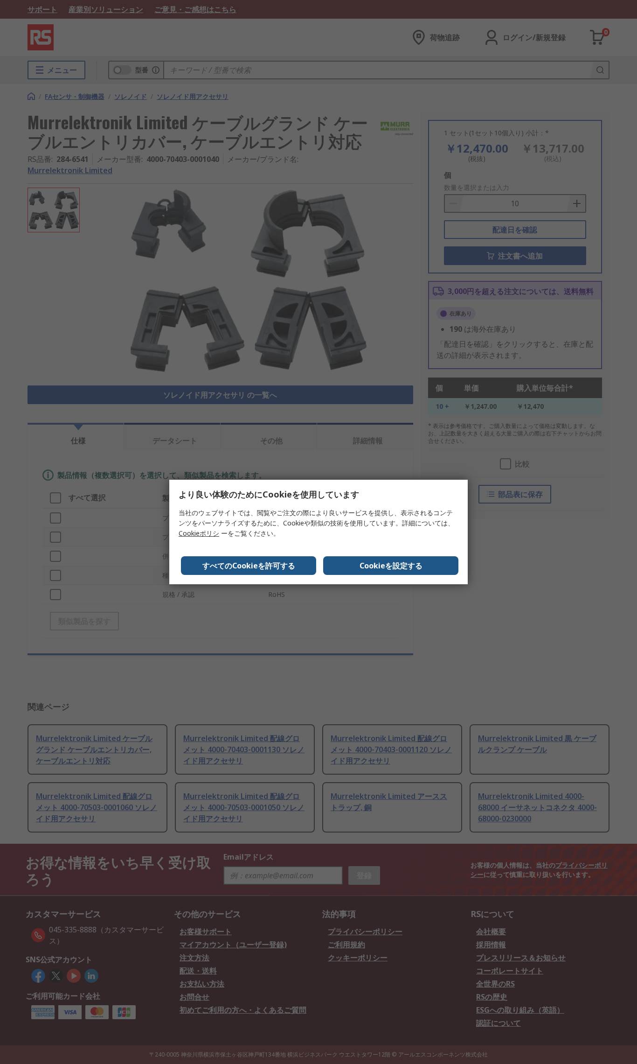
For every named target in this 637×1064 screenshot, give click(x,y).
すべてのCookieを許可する (248, 565)
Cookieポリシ (199, 533)
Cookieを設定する (391, 565)
